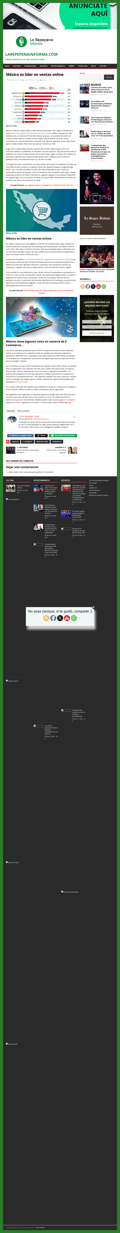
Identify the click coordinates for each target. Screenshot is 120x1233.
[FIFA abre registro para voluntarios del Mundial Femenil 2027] (66, 516)
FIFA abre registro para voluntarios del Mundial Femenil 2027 (78, 514)
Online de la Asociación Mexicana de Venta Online (31, 133)
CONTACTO (93, 488)
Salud (93, 66)
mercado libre (42, 442)
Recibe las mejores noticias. (99, 495)
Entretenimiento (58, 66)
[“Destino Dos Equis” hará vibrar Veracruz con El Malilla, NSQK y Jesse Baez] (84, 92)
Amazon (15, 442)
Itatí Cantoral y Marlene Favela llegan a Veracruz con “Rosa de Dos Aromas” (102, 119)
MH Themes (41, 1228)
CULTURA (10, 480)
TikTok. (50, 397)
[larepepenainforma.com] (60, 28)
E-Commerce (27, 442)
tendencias (56, 442)
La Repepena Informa (41, 419)
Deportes (43, 66)
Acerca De (10, 411)
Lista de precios (94, 490)
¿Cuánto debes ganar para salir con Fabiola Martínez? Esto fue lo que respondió (51, 548)
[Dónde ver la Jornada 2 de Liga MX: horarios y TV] (66, 703)
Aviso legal (93, 483)
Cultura (102, 66)
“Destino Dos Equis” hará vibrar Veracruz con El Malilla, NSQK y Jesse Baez (102, 89)
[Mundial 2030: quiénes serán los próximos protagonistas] (66, 885)
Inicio (7, 66)
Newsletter (93, 493)
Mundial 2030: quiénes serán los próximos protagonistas (78, 713)
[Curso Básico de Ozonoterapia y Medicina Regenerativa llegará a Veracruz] (84, 106)
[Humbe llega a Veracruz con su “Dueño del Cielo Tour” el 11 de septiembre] (84, 136)
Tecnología (82, 66)
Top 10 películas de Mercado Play (60, 185)
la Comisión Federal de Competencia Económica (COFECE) (48, 259)
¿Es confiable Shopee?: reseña (36, 185)
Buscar (82, 73)
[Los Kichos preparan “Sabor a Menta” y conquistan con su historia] (38, 900)
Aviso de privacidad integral (99, 480)
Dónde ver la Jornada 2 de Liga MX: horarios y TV (78, 531)
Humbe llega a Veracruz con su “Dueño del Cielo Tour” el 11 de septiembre (102, 133)
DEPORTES (65, 480)
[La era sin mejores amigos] (10, 491)
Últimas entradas (23, 411)
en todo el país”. (22, 382)
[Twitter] (74, 416)
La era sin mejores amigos (23, 487)
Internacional (30, 66)
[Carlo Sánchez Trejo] (12, 421)
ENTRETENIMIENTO (42, 480)
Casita (91, 485)
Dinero (71, 66)
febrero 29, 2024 (15, 80)
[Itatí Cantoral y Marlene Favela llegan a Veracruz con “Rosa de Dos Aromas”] (84, 122)
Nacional (17, 66)
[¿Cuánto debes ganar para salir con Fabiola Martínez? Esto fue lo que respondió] (38, 719)
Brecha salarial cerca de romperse (36, 290)
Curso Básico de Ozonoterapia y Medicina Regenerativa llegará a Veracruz (101, 104)
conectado (27, 472)
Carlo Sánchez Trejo (31, 80)
